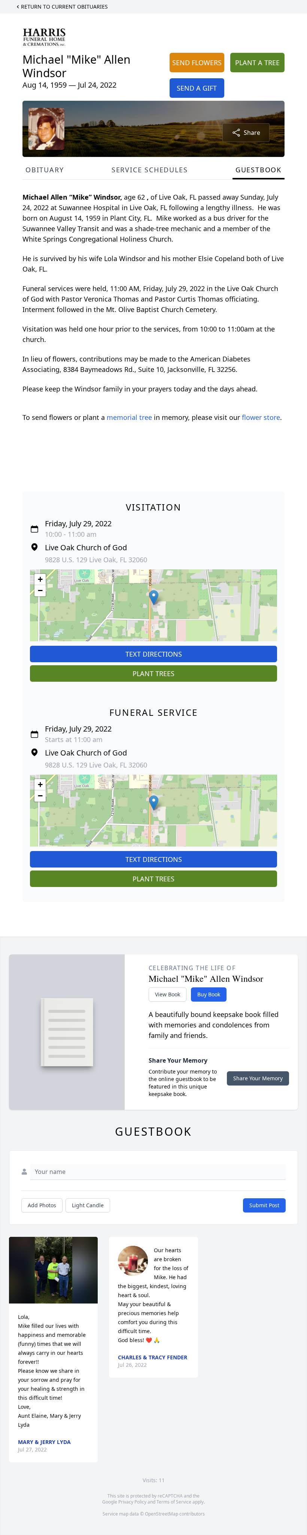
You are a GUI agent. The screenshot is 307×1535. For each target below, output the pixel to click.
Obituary (44, 169)
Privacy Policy (132, 1502)
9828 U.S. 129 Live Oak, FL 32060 (96, 559)
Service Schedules (150, 169)
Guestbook (258, 169)
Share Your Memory (258, 1078)
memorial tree (129, 417)
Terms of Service (173, 1502)
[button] (153, 597)
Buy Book (208, 994)
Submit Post (264, 1205)
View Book (167, 994)
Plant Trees (153, 673)
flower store (261, 417)
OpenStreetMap (161, 1514)
